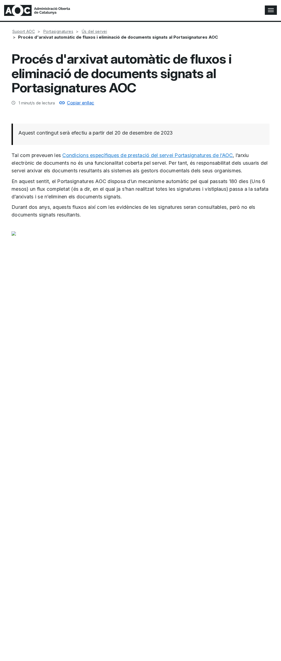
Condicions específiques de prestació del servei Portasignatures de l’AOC (147, 155)
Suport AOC (23, 31)
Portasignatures (58, 31)
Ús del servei (94, 31)
